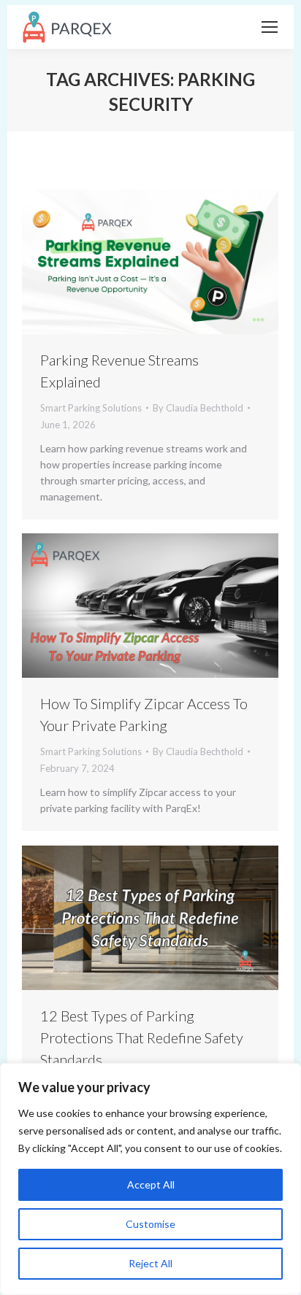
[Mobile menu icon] (269, 27)
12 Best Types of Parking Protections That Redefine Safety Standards (141, 1037)
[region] (150, 1179)
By (198, 408)
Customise (150, 1224)
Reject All (150, 1263)
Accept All (151, 1184)
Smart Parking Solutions (91, 408)
